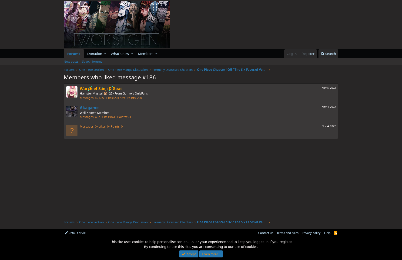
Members (145, 53)
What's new (120, 53)
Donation (94, 53)
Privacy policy (311, 233)
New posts (71, 61)
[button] (105, 53)
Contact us (265, 233)
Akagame (89, 107)
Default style (77, 233)
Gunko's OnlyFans (135, 93)
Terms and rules (287, 233)
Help (327, 233)
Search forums (92, 61)
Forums (73, 53)
